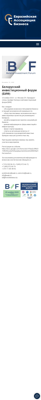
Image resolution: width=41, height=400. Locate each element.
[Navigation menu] (37, 44)
